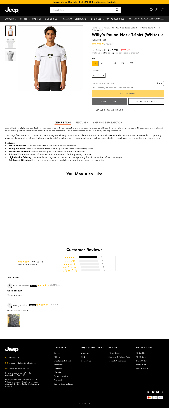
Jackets (9, 19)
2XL (123, 63)
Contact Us (86, 361)
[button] (146, 101)
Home (94, 28)
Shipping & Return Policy (120, 357)
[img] (43, 285)
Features (82, 122)
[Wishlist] (151, 10)
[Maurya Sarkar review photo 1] (13, 320)
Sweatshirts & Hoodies (45, 19)
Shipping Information (107, 122)
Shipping (115, 53)
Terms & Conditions (117, 361)
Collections (104, 28)
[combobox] (85, 10)
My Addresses (142, 368)
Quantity (95, 71)
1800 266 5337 (16, 358)
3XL (132, 63)
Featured (134, 19)
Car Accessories (115, 19)
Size (93, 58)
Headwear (67, 19)
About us (85, 353)
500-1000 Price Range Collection (125, 28)
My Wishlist (141, 364)
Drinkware (81, 19)
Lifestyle (96, 19)
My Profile (140, 353)
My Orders (141, 357)
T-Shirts (23, 19)
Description (63, 122)
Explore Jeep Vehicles (152, 19)
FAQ (83, 357)
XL (115, 63)
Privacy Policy (114, 353)
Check (159, 83)
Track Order (141, 361)
